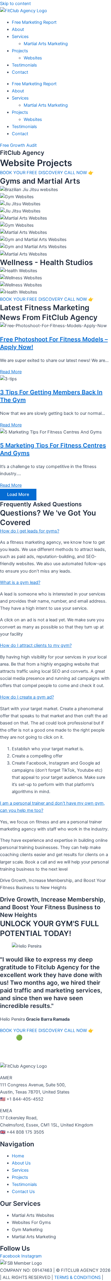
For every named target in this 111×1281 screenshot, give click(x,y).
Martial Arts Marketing (46, 43)
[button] (55, 531)
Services (20, 36)
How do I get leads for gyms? (29, 531)
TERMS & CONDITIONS (77, 1277)
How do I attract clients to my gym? (36, 645)
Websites (33, 58)
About (18, 29)
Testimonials (24, 65)
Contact (20, 72)
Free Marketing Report (34, 22)
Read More (11, 371)
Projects (20, 50)
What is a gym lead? (20, 582)
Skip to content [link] (15, 3)
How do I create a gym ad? (27, 697)
